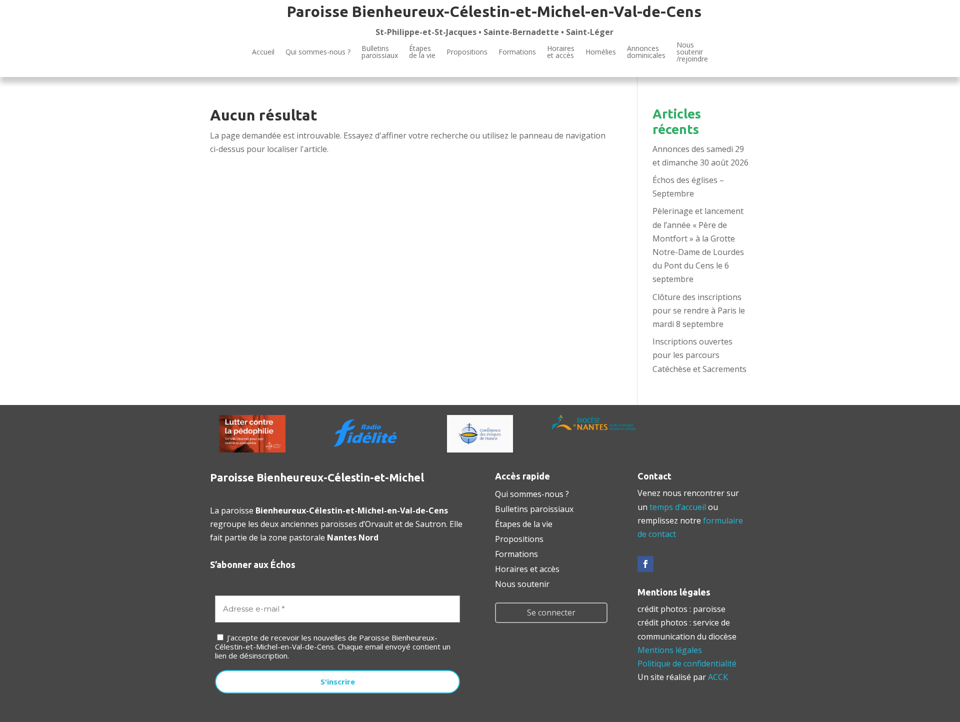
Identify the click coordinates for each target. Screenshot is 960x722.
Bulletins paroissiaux (534, 508)
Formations (517, 51)
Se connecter (551, 612)
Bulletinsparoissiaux (380, 52)
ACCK (718, 677)
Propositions (467, 51)
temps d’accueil (678, 507)
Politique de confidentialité (687, 663)
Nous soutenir (522, 583)
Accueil (263, 51)
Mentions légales (670, 650)
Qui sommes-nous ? (318, 51)
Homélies (601, 51)
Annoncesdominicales (646, 52)
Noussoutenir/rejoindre (692, 53)
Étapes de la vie (523, 523)
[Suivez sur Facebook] (646, 564)
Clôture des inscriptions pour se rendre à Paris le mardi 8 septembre (698, 311)
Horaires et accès (560, 52)
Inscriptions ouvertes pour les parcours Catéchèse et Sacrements (699, 355)
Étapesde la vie (422, 52)
